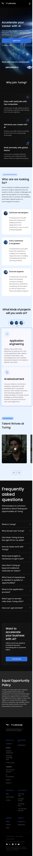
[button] (14, 449)
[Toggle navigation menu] (30, 4)
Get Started (16, 659)
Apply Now (16, 41)
